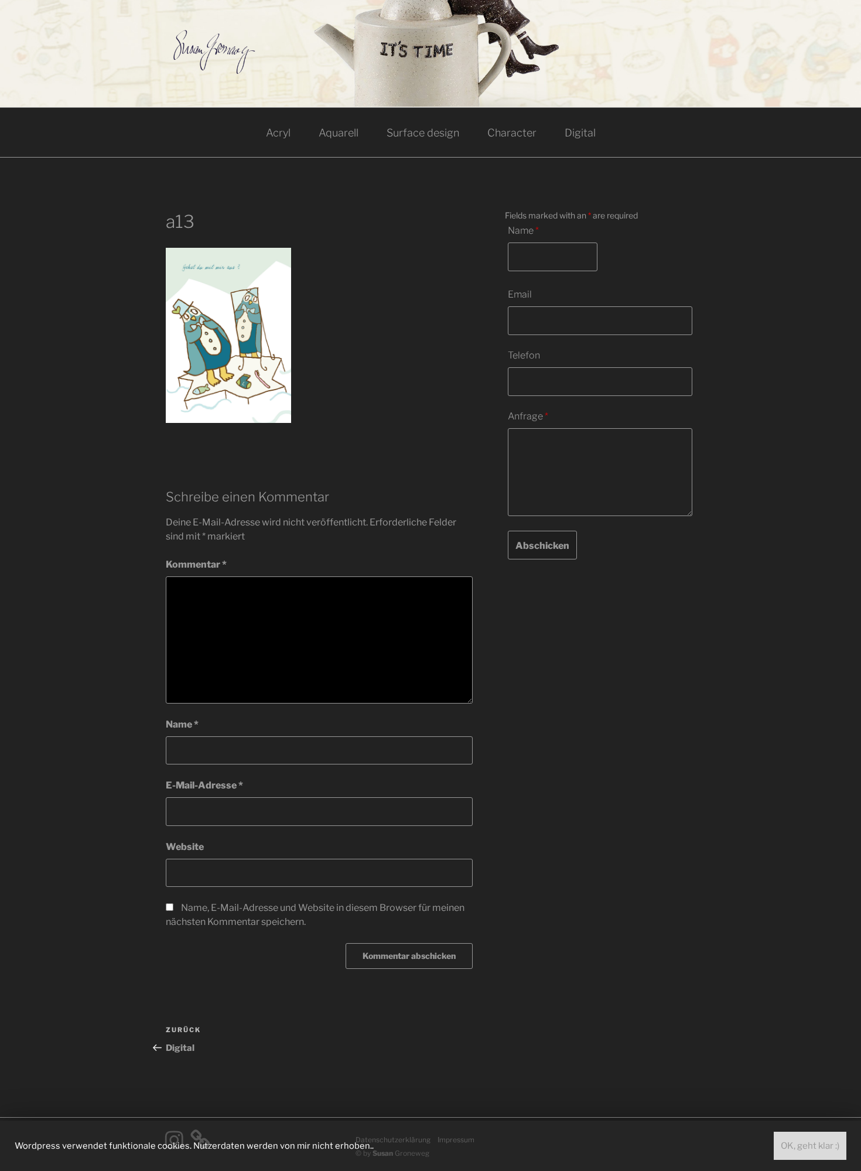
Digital (580, 133)
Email (520, 294)
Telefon (524, 355)
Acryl (278, 133)
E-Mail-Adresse (204, 785)
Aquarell (338, 133)
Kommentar (196, 564)
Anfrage (528, 416)
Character (512, 133)
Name (182, 724)
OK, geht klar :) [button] (810, 1146)
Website (185, 846)
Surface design (423, 133)
